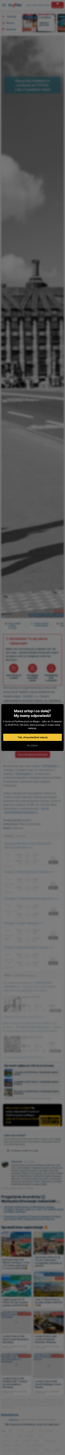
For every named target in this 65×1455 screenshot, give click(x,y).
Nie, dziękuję (32, 745)
